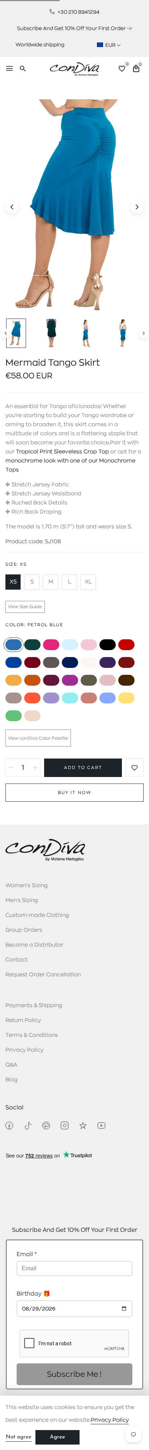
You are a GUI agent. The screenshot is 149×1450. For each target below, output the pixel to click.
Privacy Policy (24, 1050)
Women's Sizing (26, 885)
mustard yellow (13, 680)
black (107, 644)
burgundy (32, 662)
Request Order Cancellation (43, 974)
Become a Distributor (34, 945)
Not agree (18, 1437)
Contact (16, 960)
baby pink (89, 644)
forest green (32, 644)
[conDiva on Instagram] (64, 1125)
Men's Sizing (21, 900)
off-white (89, 662)
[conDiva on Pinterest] (46, 1125)
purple (107, 662)
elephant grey (13, 698)
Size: (15, 564)
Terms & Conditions (31, 1035)
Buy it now (74, 792)
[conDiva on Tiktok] (27, 1125)
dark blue (70, 662)
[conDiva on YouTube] (101, 1125)
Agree (57, 1437)
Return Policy (23, 1020)
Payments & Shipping (33, 1005)
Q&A (11, 1065)
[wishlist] (122, 70)
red (126, 644)
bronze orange (32, 680)
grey (51, 662)
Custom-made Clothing (37, 915)
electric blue (13, 662)
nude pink (107, 680)
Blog (11, 1080)
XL (88, 582)
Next (143, 333)
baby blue (70, 644)
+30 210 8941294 (77, 11)
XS (13, 582)
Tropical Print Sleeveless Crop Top (62, 451)
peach (89, 698)
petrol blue (13, 644)
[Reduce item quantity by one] (11, 767)
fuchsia (51, 644)
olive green (89, 680)
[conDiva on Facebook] (9, 1125)
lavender (107, 698)
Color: (34, 625)
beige (32, 715)
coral (32, 698)
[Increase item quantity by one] (35, 767)
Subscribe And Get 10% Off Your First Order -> (74, 28)
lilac (51, 698)
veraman (70, 698)
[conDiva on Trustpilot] (83, 1125)
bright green (13, 715)
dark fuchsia (70, 680)
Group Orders (23, 930)
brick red (126, 662)
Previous (5, 333)
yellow (126, 698)
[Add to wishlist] (134, 768)
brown (126, 680)
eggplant (51, 680)
